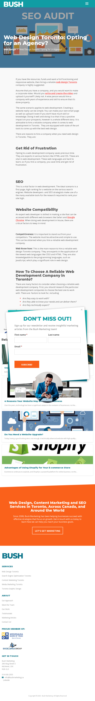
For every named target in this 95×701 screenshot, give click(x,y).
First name (20, 334)
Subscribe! (26, 364)
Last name (53, 334)
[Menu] (86, 3)
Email (18, 346)
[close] (82, 310)
